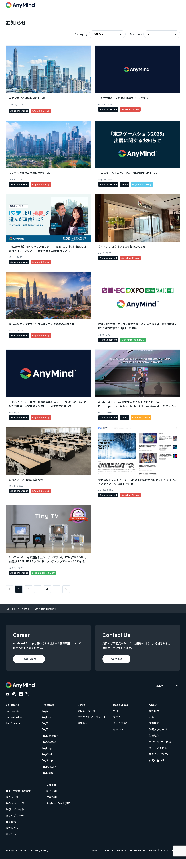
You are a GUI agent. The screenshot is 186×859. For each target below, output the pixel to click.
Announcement (45, 608)
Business (136, 34)
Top (12, 608)
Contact (116, 658)
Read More (29, 658)
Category (81, 34)
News (25, 608)
